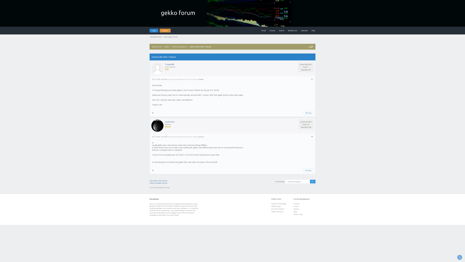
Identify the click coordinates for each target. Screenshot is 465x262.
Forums (272, 30)
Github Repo (276, 206)
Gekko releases (277, 211)
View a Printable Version (158, 183)
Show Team (298, 214)
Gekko (166, 47)
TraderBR (169, 64)
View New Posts (156, 37)
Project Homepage (278, 203)
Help (313, 30)
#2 (312, 136)
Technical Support (178, 47)
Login (154, 30)
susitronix (169, 121)
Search (281, 30)
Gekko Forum (157, 47)
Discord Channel (277, 209)
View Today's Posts (171, 37)
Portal (263, 30)
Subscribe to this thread (158, 181)
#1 (312, 79)
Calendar (304, 30)
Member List (292, 30)
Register (165, 30)
